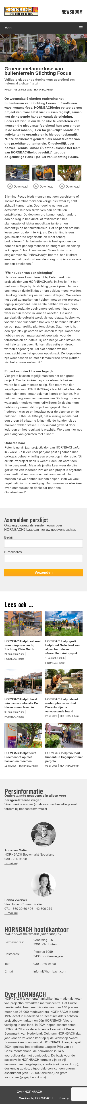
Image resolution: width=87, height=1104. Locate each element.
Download (20, 186)
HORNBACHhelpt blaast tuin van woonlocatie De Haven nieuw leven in (21, 703)
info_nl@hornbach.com (49, 971)
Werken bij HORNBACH (36, 1098)
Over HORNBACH (29, 1091)
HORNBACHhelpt (43, 89)
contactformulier (36, 809)
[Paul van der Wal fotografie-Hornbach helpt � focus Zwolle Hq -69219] (69, 173)
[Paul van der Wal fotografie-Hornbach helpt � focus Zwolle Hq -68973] (44, 173)
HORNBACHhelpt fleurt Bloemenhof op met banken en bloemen (20, 757)
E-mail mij (11, 863)
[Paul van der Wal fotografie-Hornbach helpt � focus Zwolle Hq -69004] (17, 173)
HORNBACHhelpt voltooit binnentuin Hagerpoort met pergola (64, 757)
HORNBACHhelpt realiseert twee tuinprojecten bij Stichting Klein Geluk (22, 645)
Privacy (63, 1098)
